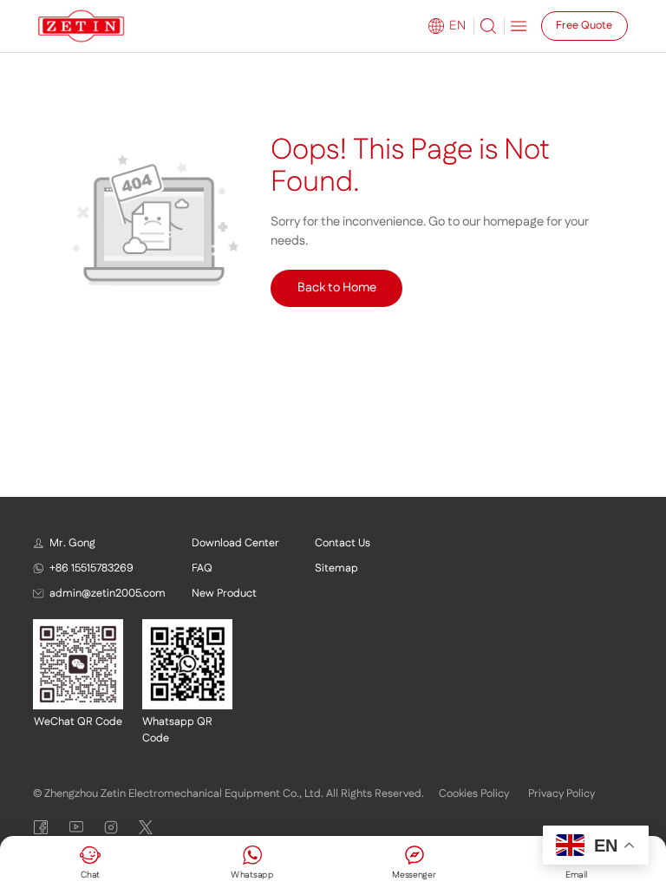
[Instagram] (111, 827)
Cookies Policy (474, 793)
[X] (145, 827)
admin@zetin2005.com (107, 593)
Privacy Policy (561, 793)
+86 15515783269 (91, 568)
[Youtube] (76, 827)
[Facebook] (41, 827)
